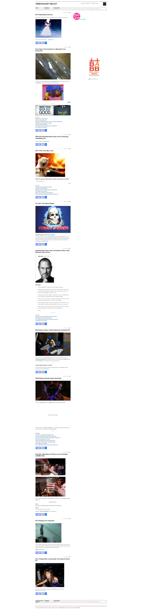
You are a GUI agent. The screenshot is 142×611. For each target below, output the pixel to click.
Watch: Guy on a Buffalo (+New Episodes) (44, 192)
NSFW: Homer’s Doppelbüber (41, 118)
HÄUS (37, 7)
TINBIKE (50, 427)
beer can (45, 498)
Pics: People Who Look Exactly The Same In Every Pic (46, 319)
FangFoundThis (42, 402)
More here (37, 590)
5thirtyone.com (63, 607)
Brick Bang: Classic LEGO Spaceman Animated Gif (46, 125)
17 (70, 452)
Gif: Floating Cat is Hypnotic (41, 127)
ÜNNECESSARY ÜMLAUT (39, 601)
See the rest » (51, 39)
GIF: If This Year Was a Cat (40, 120)
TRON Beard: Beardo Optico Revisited (43, 123)
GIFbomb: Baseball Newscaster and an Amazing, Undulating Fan (48, 121)
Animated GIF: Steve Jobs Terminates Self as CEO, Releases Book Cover (52, 251)
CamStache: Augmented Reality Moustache (44, 434)
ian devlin (78, 607)
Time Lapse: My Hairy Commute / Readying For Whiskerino (47, 437)
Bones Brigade (51, 236)
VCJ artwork (51, 235)
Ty (58, 547)
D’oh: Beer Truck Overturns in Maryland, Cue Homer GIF (50, 50)
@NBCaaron (54, 81)
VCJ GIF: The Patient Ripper (41, 124)
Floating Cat (48, 357)
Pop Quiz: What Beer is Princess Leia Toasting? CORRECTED (51, 455)
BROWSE (47, 8)
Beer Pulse (44, 81)
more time (54, 429)
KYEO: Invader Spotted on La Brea (42, 439)
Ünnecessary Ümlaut (46, 4)
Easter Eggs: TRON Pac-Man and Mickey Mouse (45, 442)
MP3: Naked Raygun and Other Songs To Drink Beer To (46, 194)
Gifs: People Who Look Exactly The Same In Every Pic (46, 444)
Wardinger (40, 360)
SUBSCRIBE (57, 8)
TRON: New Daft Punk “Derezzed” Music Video (45, 440)
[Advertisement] (94, 35)
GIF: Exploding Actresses (44, 14)
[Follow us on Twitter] (79, 20)
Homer (49, 82)
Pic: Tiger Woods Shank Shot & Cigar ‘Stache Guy (45, 436)
